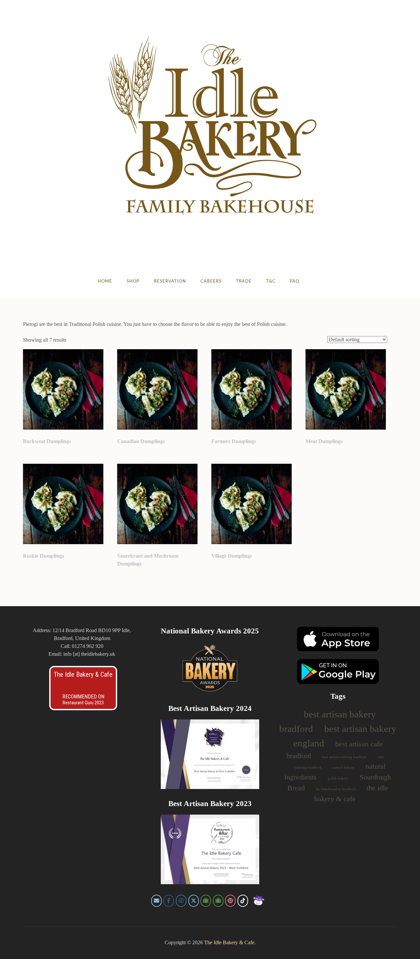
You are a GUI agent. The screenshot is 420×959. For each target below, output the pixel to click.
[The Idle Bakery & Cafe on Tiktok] (243, 901)
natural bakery (343, 767)
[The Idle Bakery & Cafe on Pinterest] (230, 901)
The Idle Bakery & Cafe (83, 674)
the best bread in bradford (335, 789)
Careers (210, 281)
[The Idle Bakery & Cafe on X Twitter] (193, 901)
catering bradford (308, 767)
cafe (381, 757)
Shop (133, 281)
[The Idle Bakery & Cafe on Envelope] (156, 901)
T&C (271, 281)
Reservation (170, 281)
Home (105, 281)
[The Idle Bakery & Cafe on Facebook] (168, 901)
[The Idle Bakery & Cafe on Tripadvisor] (205, 901)
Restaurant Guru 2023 (83, 703)
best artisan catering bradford (344, 757)
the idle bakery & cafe (351, 793)
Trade (244, 281)
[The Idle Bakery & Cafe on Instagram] (181, 901)
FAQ (294, 281)
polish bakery (338, 778)
